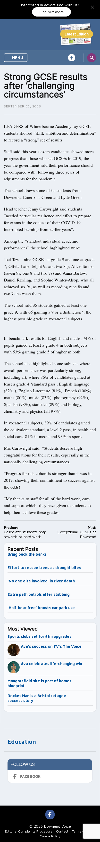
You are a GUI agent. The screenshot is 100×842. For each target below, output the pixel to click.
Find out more (51, 12)
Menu (17, 57)
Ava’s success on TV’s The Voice (52, 646)
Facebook (30, 776)
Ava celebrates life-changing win (51, 663)
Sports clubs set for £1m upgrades (39, 636)
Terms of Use (82, 831)
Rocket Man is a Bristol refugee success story (37, 698)
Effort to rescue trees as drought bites (44, 567)
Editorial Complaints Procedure (28, 831)
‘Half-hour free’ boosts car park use (41, 607)
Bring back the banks (27, 554)
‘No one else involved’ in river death (41, 581)
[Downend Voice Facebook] (71, 57)
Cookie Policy (50, 836)
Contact (62, 831)
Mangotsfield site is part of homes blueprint (39, 683)
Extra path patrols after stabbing (39, 594)
